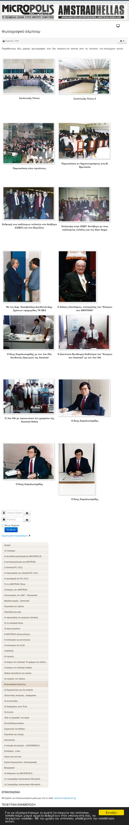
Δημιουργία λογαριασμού (15, 535)
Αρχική (7, 545)
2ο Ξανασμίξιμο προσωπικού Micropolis (22, 784)
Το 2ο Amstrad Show (13, 623)
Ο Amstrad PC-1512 (13, 567)
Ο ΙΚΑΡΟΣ (8, 651)
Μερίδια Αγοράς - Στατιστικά (16, 601)
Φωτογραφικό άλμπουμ (15, 684)
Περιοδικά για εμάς (12, 612)
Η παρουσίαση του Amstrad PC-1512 (21, 573)
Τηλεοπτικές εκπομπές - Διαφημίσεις (20, 695)
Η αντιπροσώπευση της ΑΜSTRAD (20, 562)
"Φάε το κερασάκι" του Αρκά (16, 718)
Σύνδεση (11, 529)
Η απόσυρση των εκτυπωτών (17, 640)
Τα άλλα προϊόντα (12, 629)
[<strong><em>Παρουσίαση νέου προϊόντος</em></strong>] (29, 143)
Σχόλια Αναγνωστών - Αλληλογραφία (20, 762)
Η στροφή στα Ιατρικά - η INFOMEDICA (22, 745)
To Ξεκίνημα (9, 551)
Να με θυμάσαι (12, 525)
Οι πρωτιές (9, 656)
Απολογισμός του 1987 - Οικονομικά (20, 595)
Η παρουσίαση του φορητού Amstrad (21, 617)
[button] (122, 41)
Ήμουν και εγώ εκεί (12, 757)
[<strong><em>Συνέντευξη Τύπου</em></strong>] (29, 76)
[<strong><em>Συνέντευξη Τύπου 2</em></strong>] (85, 76)
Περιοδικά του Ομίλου (14, 606)
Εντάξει (111, 812)
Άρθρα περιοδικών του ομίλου (17, 673)
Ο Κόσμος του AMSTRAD (15, 590)
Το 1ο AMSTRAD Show (14, 584)
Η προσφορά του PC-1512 (16, 578)
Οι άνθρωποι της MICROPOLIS (18, 773)
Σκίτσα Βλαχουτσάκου (14, 723)
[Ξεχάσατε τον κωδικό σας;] (27, 519)
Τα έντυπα (8, 712)
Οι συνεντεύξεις (11, 701)
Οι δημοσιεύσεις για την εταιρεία (18, 690)
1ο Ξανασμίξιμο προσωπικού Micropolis (22, 779)
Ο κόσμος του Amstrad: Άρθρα (18, 667)
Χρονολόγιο (9, 740)
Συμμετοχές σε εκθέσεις (14, 729)
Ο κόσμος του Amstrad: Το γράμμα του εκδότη (25, 662)
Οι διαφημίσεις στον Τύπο (15, 706)
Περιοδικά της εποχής (14, 734)
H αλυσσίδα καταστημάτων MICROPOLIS (22, 556)
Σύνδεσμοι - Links (12, 751)
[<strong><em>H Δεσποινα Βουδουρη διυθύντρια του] (85, 332)
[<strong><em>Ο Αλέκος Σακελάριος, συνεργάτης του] (78, 276)
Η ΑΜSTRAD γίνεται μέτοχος (17, 634)
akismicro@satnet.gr (65, 798)
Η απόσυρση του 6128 (14, 645)
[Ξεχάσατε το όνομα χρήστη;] (27, 512)
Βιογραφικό (9, 768)
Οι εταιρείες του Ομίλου (14, 679)
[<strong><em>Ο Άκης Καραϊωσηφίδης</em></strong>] (85, 398)
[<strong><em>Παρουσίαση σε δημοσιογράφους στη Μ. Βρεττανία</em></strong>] (85, 140)
